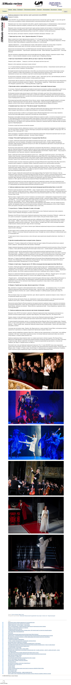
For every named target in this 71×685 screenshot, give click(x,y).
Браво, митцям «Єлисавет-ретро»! (15, 655)
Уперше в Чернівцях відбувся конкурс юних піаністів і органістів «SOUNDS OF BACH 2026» (26, 668)
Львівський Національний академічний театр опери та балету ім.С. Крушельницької (37, 615)
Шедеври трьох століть (12, 669)
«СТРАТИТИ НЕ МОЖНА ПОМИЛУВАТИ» (16, 639)
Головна (4, 11)
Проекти (39, 9)
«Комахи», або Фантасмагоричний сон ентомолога (18, 627)
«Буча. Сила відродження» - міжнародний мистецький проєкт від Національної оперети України (27, 626)
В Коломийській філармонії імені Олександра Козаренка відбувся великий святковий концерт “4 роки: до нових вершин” (31, 644)
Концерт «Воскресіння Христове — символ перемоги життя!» (20, 672)
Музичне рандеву (11, 665)
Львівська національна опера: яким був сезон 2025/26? (19, 623)
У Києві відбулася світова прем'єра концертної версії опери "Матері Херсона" (23, 634)
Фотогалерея (46, 9)
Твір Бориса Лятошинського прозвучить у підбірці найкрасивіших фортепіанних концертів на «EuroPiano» (29, 636)
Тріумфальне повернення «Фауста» (15, 629)
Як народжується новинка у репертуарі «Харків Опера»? (19, 663)
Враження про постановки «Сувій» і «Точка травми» (18, 648)
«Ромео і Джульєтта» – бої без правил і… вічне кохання (19, 625)
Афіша (14, 9)
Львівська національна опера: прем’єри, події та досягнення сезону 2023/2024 (27, 15)
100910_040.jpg (3, 683)
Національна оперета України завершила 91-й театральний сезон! (21, 622)
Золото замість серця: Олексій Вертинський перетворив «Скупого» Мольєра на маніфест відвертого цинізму (29, 673)
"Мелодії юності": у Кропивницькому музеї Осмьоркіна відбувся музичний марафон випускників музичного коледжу (30, 635)
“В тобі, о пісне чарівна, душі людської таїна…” (17, 659)
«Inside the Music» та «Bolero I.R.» (14, 656)
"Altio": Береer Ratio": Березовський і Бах (16, 631)
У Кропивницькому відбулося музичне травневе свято (18, 646)
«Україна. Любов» (11, 667)
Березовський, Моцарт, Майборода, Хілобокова (17, 642)
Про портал (54, 9)
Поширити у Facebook (13, 17)
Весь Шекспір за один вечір (13, 638)
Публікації (20, 9)
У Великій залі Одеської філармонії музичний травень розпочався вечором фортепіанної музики (27, 653)
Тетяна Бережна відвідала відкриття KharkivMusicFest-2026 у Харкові (21, 657)
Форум (60, 9)
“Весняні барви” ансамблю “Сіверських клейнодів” (18, 660)
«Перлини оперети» (12, 661)
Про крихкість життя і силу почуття (15, 664)
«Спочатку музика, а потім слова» (14, 647)
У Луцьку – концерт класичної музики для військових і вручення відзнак (22, 640)
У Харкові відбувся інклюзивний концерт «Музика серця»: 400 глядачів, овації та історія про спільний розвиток (30, 630)
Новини (10, 9)
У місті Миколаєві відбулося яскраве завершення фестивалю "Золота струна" (23, 652)
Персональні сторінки (30, 9)
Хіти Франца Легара (12, 651)
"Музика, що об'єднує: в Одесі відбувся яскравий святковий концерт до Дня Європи (24, 643)
